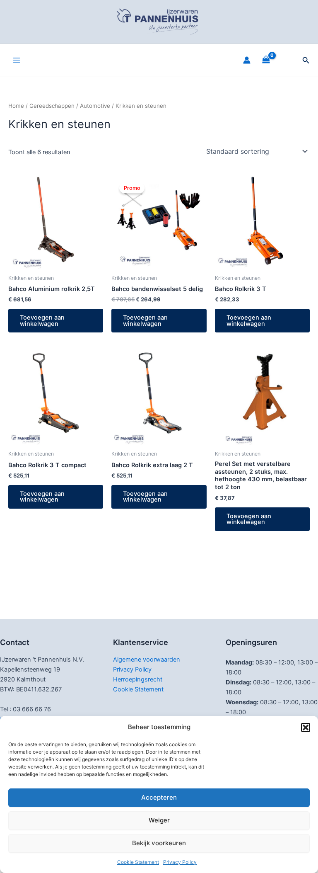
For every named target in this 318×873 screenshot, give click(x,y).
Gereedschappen (52, 105)
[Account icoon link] (247, 60)
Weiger (159, 820)
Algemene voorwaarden (146, 659)
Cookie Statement (138, 862)
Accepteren (159, 797)
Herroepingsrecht (137, 679)
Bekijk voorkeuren (159, 843)
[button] (305, 727)
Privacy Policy (180, 862)
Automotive (95, 105)
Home (16, 105)
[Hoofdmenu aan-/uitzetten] (16, 60)
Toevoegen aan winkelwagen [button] (42, 320)
